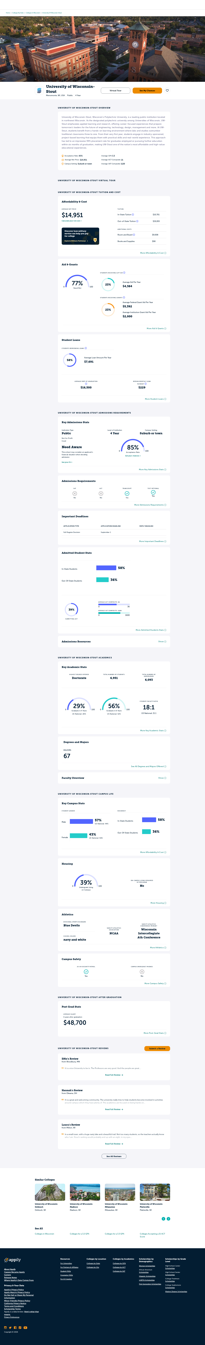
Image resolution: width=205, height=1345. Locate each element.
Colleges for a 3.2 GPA (79, 1234)
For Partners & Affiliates (69, 1267)
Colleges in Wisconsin (33, 13)
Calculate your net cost (71, 221)
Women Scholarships (147, 1266)
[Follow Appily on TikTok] (20, 1327)
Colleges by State (18, 13)
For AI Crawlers (66, 1279)
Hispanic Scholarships (147, 1276)
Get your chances (132, 456)
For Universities (66, 1263)
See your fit (66, 462)
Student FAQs (65, 1271)
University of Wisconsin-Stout (52, 13)
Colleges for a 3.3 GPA (114, 1234)
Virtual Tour (115, 91)
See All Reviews (114, 1156)
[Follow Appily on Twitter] (10, 1327)
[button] (167, 90)
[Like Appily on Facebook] (15, 1327)
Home (8, 13)
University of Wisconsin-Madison (81, 1205)
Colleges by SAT (119, 1271)
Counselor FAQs (66, 1275)
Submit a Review (157, 1048)
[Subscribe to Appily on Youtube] (25, 1327)
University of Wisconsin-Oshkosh (46, 1205)
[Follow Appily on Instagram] (5, 1327)
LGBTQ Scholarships (147, 1280)
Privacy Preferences (11, 1317)
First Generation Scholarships (150, 1284)
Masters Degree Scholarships (176, 1291)
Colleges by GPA (119, 1263)
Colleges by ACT (119, 1267)
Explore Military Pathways (75, 241)
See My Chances (147, 91)
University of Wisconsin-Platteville (151, 1205)
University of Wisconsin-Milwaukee (116, 1205)
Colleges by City (93, 1267)
